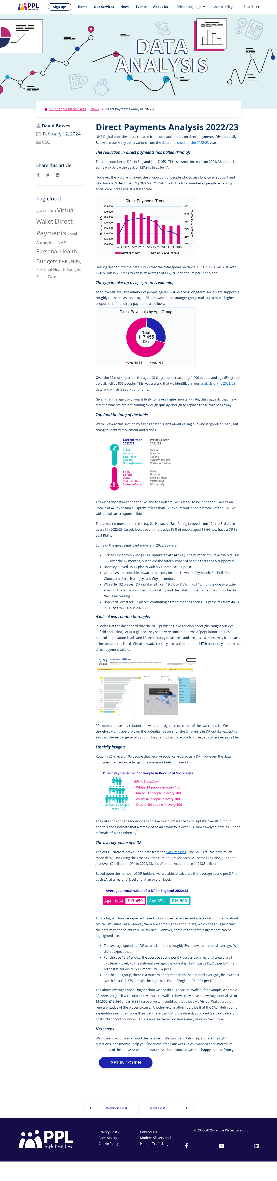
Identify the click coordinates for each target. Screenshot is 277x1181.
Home (82, 6)
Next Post (157, 1108)
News (124, 6)
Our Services (104, 6)
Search (249, 6)
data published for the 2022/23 (185, 142)
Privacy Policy (109, 1132)
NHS (61, 242)
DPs (52, 211)
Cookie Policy (109, 1143)
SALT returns (176, 852)
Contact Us (148, 1132)
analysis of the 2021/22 (217, 383)
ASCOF (42, 210)
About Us (160, 6)
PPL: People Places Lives (67, 109)
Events (141, 6)
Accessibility (223, 6)
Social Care (46, 276)
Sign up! (59, 7)
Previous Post (116, 1108)
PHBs (64, 261)
